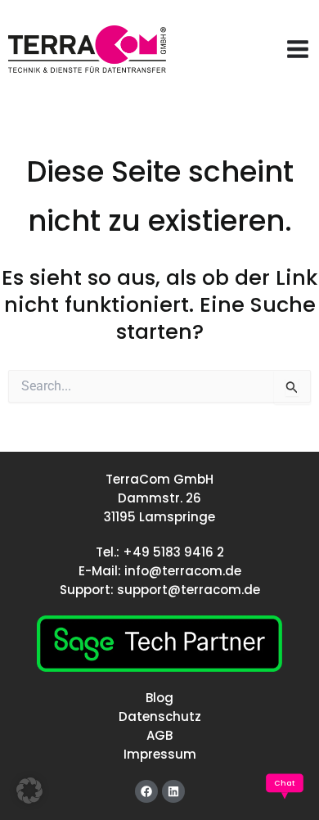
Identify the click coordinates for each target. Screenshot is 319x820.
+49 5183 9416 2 (173, 552)
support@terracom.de (188, 589)
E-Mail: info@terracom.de (160, 570)
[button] (29, 790)
